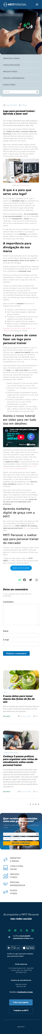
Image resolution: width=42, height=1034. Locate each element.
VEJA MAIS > (7, 716)
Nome (5, 631)
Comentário (8, 602)
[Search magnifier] (37, 92)
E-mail (6, 640)
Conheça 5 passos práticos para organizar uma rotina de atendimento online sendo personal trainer (20, 761)
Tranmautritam (24, 185)
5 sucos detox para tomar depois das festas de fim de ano (19, 698)
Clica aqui (26, 528)
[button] (24, 580)
